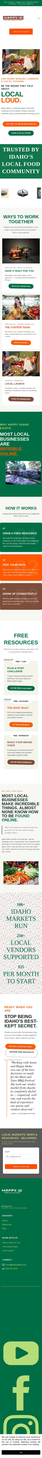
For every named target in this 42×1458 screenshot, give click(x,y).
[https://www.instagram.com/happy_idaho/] (21, 1432)
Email (7, 1152)
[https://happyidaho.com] (21, 1191)
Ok (21, 1452)
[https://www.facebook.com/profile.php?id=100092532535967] (21, 1393)
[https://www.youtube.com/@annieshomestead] (21, 1353)
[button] (39, 18)
